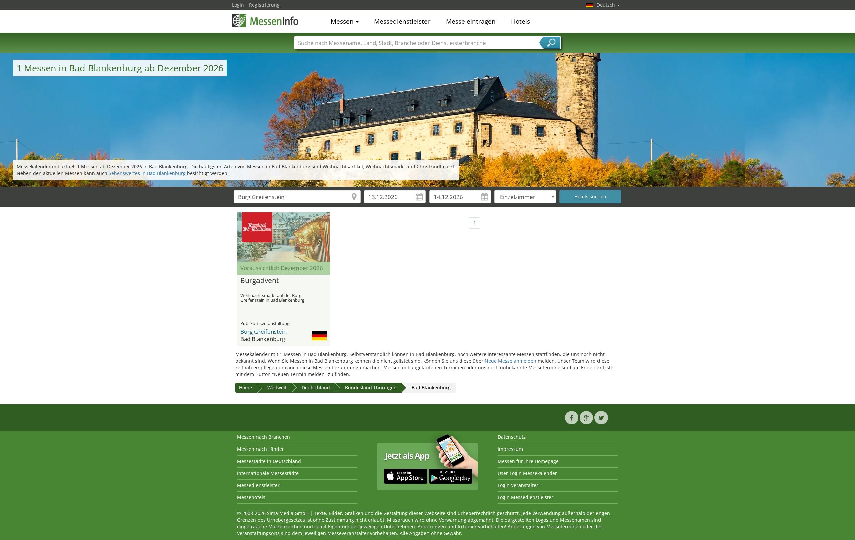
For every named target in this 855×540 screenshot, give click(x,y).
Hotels (520, 21)
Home (245, 387)
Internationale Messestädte (268, 473)
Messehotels (251, 497)
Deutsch (606, 5)
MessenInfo (265, 20)
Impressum (510, 449)
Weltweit (277, 387)
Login (238, 5)
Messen (343, 21)
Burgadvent (259, 280)
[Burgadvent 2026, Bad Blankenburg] (283, 237)
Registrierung (264, 5)
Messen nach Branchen (263, 437)
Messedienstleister (402, 21)
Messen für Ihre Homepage (528, 461)
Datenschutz (512, 437)
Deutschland (316, 387)
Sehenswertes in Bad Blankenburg (147, 173)
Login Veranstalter (518, 485)
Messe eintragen (471, 21)
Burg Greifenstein (263, 331)
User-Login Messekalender (527, 473)
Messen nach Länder (260, 449)
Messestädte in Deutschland (269, 461)
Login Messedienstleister (525, 497)
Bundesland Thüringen (371, 387)
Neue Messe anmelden (510, 361)
